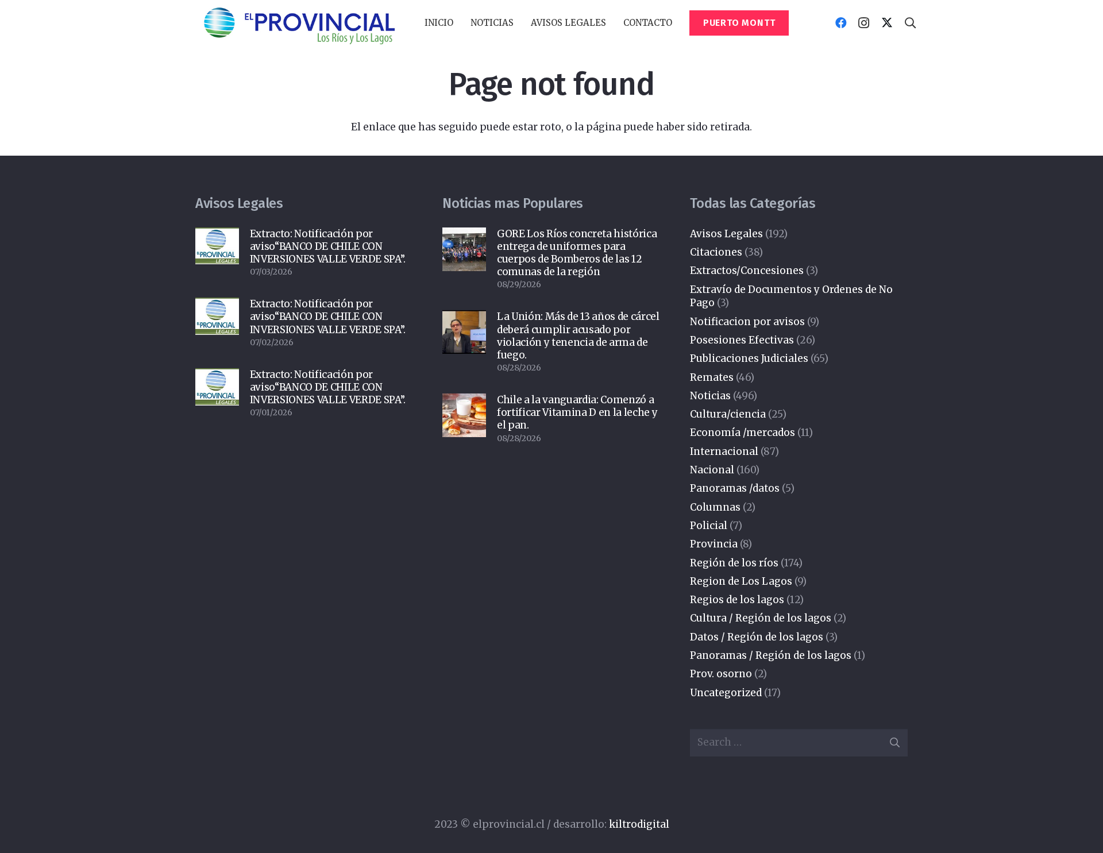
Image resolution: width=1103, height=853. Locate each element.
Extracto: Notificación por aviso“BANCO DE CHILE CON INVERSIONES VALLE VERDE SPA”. (328, 246)
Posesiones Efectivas (742, 340)
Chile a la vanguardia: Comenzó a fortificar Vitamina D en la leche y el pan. (577, 412)
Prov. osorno (721, 673)
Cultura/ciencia (728, 414)
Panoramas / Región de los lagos (770, 655)
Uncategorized (726, 692)
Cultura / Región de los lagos (760, 618)
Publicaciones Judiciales (749, 358)
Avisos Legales (726, 233)
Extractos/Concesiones (747, 270)
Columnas (715, 507)
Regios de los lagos (737, 599)
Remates (712, 377)
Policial (708, 525)
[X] (887, 22)
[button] (519, 23)
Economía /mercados (742, 432)
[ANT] (298, 23)
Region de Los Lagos (741, 581)
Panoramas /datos (735, 488)
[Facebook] (841, 22)
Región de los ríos (734, 563)
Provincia (714, 544)
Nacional (712, 470)
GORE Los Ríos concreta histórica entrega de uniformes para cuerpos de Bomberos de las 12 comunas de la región (577, 252)
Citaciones (716, 252)
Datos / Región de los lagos (756, 637)
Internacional (724, 451)
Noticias (710, 395)
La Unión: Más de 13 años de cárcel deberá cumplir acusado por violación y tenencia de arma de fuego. (578, 335)
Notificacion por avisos (747, 321)
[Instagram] (864, 22)
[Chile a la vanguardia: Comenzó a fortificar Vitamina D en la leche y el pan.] (464, 415)
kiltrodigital (639, 824)
